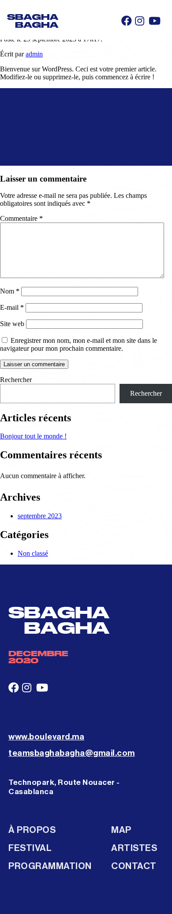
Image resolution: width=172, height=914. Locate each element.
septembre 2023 (40, 516)
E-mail (12, 307)
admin (34, 54)
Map (121, 830)
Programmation (50, 866)
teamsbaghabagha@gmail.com (71, 753)
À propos (32, 830)
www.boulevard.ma (46, 736)
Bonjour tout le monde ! (33, 436)
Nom (9, 291)
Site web (12, 323)
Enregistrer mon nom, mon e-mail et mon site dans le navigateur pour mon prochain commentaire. (78, 344)
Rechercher (16, 379)
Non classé (33, 553)
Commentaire (21, 218)
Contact (134, 866)
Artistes (134, 848)
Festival (30, 848)
